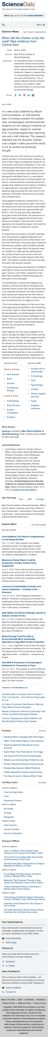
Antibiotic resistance (35, 407)
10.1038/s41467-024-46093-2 (23, 489)
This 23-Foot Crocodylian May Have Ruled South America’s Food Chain (23, 858)
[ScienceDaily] (18, 4)
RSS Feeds (11, 942)
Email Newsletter (13, 938)
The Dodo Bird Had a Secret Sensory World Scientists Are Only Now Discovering (24, 910)
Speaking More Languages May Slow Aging (24, 736)
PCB (33, 380)
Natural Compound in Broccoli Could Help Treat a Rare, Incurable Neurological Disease (23, 713)
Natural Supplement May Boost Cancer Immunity (21, 746)
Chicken (35, 389)
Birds (9, 378)
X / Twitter (10, 965)
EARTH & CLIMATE (9, 804)
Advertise (40, 999)
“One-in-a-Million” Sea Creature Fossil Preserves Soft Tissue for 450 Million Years (23, 851)
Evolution (11, 417)
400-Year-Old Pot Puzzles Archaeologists (22, 755)
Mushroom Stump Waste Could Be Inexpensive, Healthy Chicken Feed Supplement (19, 563)
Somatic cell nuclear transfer (38, 370)
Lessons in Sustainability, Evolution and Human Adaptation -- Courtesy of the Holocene (21, 589)
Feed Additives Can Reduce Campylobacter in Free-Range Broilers (23, 538)
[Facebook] (15, 95)
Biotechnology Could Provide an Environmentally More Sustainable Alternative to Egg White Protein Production (23, 639)
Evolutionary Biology (12, 389)
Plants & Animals (11, 369)
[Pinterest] (24, 95)
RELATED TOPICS (10, 363)
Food (6, 796)
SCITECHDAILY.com (20, 687)
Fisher (34, 400)
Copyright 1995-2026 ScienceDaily (19, 1006)
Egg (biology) (37, 384)
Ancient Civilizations (12, 411)
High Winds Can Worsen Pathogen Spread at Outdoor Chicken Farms (24, 614)
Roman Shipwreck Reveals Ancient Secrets (24, 763)
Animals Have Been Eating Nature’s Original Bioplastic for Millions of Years (24, 864)
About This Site (8, 999)
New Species (13, 374)
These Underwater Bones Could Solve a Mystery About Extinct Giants (22, 887)
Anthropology (13, 400)
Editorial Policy (24, 1003)
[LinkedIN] (28, 95)
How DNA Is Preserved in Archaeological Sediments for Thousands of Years (22, 664)
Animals (10, 383)
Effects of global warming (38, 395)
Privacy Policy (8, 1003)
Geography (9, 816)
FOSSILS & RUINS (8, 821)
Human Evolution (12, 829)
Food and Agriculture (13, 792)
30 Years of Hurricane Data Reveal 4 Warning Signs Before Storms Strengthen (22, 706)
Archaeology (36, 375)
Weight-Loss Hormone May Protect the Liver (24, 759)
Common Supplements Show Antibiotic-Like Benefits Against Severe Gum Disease (22, 720)
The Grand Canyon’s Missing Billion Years (23, 775)
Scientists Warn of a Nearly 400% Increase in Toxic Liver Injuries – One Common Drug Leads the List (23, 697)
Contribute (29, 999)
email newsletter (35, 15)
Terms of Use (40, 1003)
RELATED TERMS (34, 363)
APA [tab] (30, 499)
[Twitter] (20, 95)
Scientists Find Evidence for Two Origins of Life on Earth (23, 904)
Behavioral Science (13, 800)
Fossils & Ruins (11, 395)
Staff (20, 999)
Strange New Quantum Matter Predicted (22, 767)
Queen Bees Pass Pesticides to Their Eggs (23, 751)
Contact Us (11, 991)
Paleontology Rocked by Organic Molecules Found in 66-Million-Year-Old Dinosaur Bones (24, 898)
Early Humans (13, 405)
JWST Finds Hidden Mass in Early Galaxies (24, 740)
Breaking (6, 730)
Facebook (10, 961)
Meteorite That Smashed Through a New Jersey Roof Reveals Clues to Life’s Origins (23, 881)
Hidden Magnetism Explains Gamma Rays (23, 772)
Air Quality (8, 808)
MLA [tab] (21, 499)
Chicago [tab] (40, 499)
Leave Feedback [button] (13, 987)
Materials (6, 431)
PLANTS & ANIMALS (9, 788)
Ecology (7, 812)
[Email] (33, 95)
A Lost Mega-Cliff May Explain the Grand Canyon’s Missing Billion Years (22, 875)
